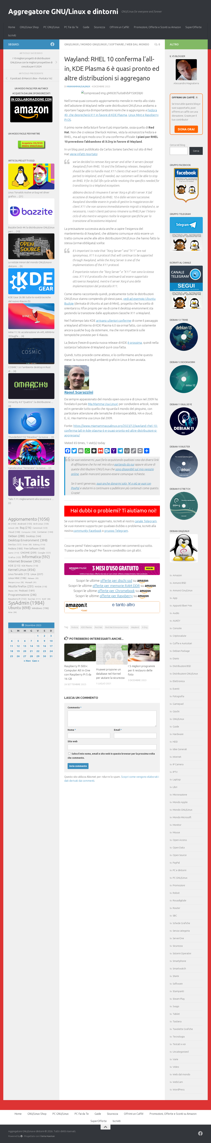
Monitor (177, 824)
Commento (74, 707)
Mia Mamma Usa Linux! (103, 404)
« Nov (27, 660)
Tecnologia (179, 1036)
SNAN (176, 976)
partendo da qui (124, 464)
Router (176, 908)
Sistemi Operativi (182, 953)
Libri (175, 787)
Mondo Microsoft (182, 817)
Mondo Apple (180, 802)
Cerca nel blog (177, 145)
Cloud (14, 532)
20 (24, 651)
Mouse (176, 832)
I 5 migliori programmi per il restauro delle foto (141, 670)
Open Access (180, 840)
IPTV (175, 771)
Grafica (14, 557)
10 (51, 640)
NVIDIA (41, 587)
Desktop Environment (27, 540)
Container (45, 532)
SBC (175, 915)
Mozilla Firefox (20, 586)
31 (51, 656)
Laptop (177, 779)
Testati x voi (179, 1044)
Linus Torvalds (18, 574)
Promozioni (179, 885)
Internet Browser (24, 561)
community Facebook (87, 530)
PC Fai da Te (71, 27)
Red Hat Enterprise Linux (116, 627)
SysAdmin (26, 603)
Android (25, 523)
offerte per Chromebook (116, 591)
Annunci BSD (179, 582)
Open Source (180, 855)
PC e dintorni (179, 870)
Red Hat (98, 627)
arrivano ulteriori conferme (113, 320)
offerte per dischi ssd (116, 580)
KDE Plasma (86, 627)
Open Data (179, 847)
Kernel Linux (21, 570)
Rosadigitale (179, 900)
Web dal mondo (137, 44)
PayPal (176, 862)
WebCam (178, 1082)
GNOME (28, 552)
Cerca (196, 150)
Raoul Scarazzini (78, 392)
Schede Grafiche (181, 923)
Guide (86, 27)
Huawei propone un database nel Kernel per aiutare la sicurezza (110, 673)
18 (11, 651)
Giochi (176, 711)
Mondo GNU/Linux (94, 44)
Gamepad (178, 703)
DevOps (14, 544)
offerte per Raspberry (116, 596)
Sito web (72, 741)
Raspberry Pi (17, 599)
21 (31, 651)
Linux (36, 574)
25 (11, 656)
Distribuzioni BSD (182, 666)
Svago (176, 1006)
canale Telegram (146, 521)
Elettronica (179, 681)
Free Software (34, 548)
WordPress (179, 1089)
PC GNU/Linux (51, 27)
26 (18, 656)
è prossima (135, 342)
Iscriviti (12, 35)
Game (13, 553)
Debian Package (181, 651)
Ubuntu (19, 608)
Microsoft (30, 582)
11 (11, 646)
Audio (176, 613)
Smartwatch (179, 968)
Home (11, 27)
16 (44, 646)
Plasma (13, 591)
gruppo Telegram (116, 530)
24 (51, 651)
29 (37, 656)
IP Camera (178, 764)
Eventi (176, 688)
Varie (175, 1059)
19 (18, 651)
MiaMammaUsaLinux (78, 86)
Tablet (176, 1013)
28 (31, 656)
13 (24, 646)
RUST (46, 599)
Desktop (33, 536)
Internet (177, 756)
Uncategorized (181, 1051)
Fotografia (178, 696)
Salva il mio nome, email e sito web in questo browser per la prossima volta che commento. (111, 755)
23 (44, 651)
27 (24, 656)
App (175, 598)
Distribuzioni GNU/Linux (185, 673)
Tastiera (177, 1021)
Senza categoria (181, 930)
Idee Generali (180, 749)
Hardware (178, 734)
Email (118, 730)
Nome (72, 730)
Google (44, 553)
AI (12, 523)
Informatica (36, 557)
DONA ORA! (186, 129)
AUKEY (176, 620)
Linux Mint (17, 578)
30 (44, 656)
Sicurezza (99, 27)
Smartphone (179, 961)
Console (177, 628)
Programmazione (22, 594)
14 (31, 646)
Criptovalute (179, 635)
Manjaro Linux (16, 582)
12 (18, 646)
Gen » (35, 660)
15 (37, 646)
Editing (39, 544)
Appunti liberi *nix (182, 605)
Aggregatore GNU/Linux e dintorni (63, 11)
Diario (176, 658)
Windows (40, 608)
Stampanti (178, 991)
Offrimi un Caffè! (119, 27)
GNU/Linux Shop (29, 27)
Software (116, 44)
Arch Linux (41, 524)
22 (37, 651)
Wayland (135, 627)
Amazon (177, 575)
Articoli (13, 528)
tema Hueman (48, 1136)
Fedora (74, 627)
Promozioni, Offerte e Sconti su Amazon (157, 27)
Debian (16, 536)
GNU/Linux (71, 44)
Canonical (40, 528)
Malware (33, 578)
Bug (25, 527)
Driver (27, 545)
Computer (28, 532)
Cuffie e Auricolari (182, 643)
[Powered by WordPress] (21, 1136)
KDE (14, 565)
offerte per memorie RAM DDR (116, 586)
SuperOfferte (193, 27)
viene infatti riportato (83, 154)
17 (51, 646)
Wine (12, 612)
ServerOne (178, 938)
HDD (175, 741)
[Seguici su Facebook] (52, 44)
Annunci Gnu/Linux (182, 590)
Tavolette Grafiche (183, 1029)
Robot (176, 892)
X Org (144, 627)
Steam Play (179, 998)
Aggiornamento (29, 519)
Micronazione (180, 794)
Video (176, 1066)
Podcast (27, 590)
